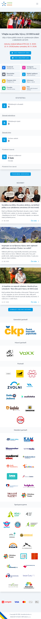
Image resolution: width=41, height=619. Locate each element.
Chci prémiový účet (22, 53)
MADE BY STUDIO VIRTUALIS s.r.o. (20, 617)
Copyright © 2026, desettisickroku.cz (20, 614)
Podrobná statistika (20, 174)
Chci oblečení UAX (22, 58)
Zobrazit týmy (6, 133)
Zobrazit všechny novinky (20, 309)
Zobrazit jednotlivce (8, 115)
